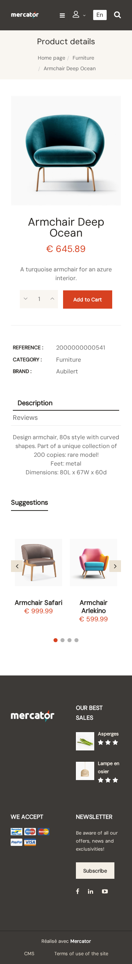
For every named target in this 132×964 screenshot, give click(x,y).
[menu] (62, 15)
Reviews (25, 418)
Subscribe (95, 870)
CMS (29, 953)
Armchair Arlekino (93, 607)
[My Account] (79, 16)
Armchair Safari (38, 603)
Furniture (83, 57)
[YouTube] (105, 891)
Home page (51, 57)
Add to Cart (87, 299)
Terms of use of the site (81, 953)
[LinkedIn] (90, 891)
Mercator (80, 941)
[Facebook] (77, 891)
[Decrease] (25, 299)
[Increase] (52, 299)
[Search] (117, 15)
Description (35, 403)
